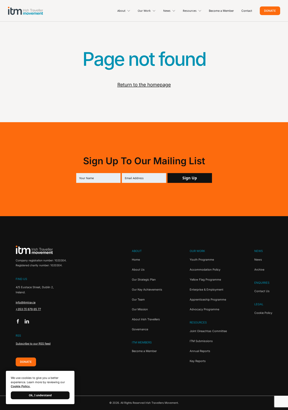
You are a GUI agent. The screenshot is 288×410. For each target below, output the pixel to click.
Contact (246, 10)
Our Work (144, 11)
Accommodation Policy (205, 269)
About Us (138, 269)
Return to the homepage (144, 85)
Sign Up (189, 178)
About (121, 11)
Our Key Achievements (147, 289)
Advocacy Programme (204, 309)
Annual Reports (200, 351)
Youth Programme (202, 259)
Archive (259, 269)
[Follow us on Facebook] (18, 321)
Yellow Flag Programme (205, 279)
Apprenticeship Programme (208, 299)
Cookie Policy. (20, 386)
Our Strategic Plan (144, 279)
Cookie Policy (263, 312)
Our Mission (140, 309)
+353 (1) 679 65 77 (28, 309)
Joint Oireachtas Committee (208, 331)
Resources (190, 11)
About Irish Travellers (146, 319)
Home (136, 259)
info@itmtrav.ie (25, 302)
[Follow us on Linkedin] (27, 321)
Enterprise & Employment (206, 289)
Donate (270, 10)
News (166, 11)
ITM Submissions (201, 341)
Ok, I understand (40, 395)
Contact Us (262, 291)
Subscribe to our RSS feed (33, 343)
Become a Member (221, 10)
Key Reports (198, 361)
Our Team (138, 299)
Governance (140, 329)
